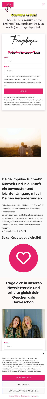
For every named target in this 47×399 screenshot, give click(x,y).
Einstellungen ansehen (23, 391)
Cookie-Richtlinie (14, 396)
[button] (43, 353)
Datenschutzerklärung (34, 105)
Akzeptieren (23, 378)
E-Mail (6, 66)
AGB (22, 105)
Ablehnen (23, 384)
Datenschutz (25, 396)
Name (6, 57)
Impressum (34, 396)
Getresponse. (8, 100)
